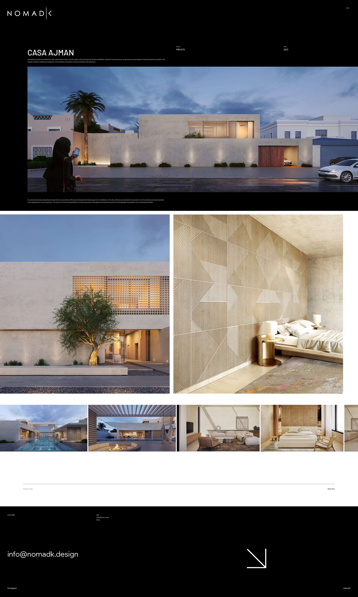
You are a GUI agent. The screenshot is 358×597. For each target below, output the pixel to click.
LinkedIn (347, 588)
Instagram (12, 588)
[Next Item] (355, 428)
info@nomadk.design (42, 553)
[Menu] (348, 8)
